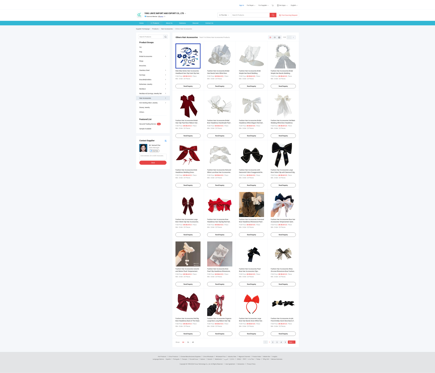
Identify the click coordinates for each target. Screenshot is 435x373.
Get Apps (282, 5)
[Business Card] (166, 140)
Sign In (241, 5)
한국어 (232, 359)
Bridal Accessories (145, 56)
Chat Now (155, 151)
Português (176, 359)
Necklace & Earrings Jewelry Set (150, 93)
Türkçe (258, 359)
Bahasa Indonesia (276, 359)
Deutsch (209, 359)
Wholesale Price (221, 356)
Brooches (142, 66)
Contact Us (209, 23)
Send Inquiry (188, 86)
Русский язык (194, 359)
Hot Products (162, 356)
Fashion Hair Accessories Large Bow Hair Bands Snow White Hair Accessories (250, 320)
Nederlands (218, 359)
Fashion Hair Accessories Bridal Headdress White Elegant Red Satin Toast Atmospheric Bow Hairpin (251, 122)
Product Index (256, 356)
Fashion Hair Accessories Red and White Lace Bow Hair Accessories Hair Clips (219, 172)
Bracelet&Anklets (145, 79)
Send (153, 163)
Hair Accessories (145, 98)
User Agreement (230, 364)
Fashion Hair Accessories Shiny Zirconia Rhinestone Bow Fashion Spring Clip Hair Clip (282, 271)
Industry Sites (232, 356)
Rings (141, 61)
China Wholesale (208, 356)
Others (141, 112)
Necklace (142, 89)
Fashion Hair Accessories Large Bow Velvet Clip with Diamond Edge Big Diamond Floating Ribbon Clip (283, 172)
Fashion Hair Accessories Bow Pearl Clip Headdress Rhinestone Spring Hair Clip (218, 271)
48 (193, 342)
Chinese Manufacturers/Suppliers (190, 356)
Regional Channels (244, 356)
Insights (274, 356)
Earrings (142, 75)
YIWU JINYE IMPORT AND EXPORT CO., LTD (164, 13)
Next (290, 342)
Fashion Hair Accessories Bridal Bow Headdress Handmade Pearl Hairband (218, 122)
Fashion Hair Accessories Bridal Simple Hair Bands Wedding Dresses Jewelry (282, 73)
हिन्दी (244, 359)
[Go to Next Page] (293, 37)
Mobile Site (266, 356)
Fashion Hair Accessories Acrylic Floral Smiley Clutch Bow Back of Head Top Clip (282, 320)
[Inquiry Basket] (273, 5)
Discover (196, 23)
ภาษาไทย (251, 359)
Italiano (202, 359)
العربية (226, 359)
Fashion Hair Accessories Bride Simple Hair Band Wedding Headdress (250, 73)
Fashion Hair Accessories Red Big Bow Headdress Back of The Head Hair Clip (187, 320)
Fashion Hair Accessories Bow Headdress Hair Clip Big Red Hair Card (218, 221)
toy (140, 47)
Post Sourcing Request (289, 15)
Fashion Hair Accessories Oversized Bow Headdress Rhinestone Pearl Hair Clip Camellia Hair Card (251, 221)
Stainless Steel (144, 70)
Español (168, 359)
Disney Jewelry (144, 107)
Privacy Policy (251, 364)
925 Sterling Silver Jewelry (148, 103)
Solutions (182, 23)
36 (188, 342)
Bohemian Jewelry (145, 84)
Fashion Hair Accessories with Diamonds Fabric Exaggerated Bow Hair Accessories (251, 172)
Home (141, 23)
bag (140, 52)
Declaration (240, 364)
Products (156, 23)
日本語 (239, 359)
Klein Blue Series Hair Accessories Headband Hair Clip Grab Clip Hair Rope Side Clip (187, 73)
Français (184, 359)
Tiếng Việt (266, 359)
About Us (169, 23)
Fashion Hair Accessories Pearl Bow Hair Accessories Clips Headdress (250, 271)
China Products (173, 356)
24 (183, 342)
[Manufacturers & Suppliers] (150, 4)
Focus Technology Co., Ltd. (202, 364)
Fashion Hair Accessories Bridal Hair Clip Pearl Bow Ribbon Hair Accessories (186, 122)
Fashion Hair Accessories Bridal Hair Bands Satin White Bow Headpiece (218, 73)
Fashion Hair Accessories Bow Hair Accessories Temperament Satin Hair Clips (283, 221)
